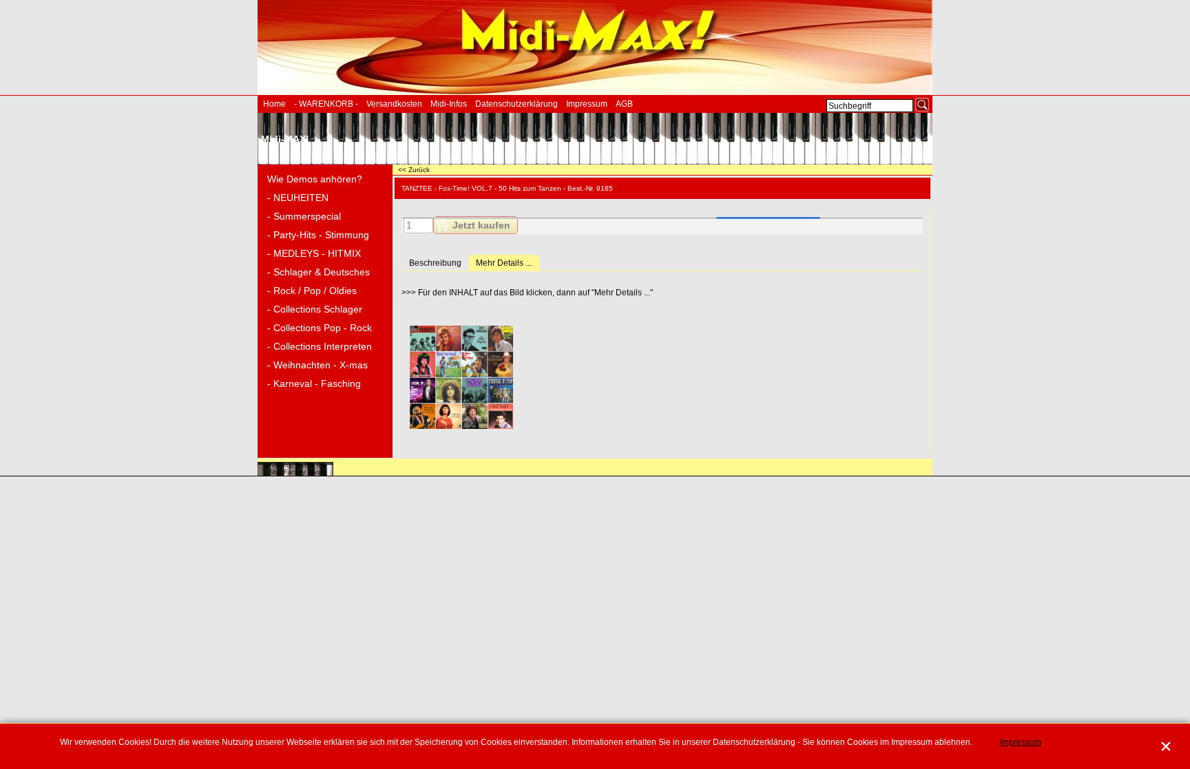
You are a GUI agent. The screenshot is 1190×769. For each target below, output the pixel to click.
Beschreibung (435, 263)
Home (274, 104)
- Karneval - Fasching (314, 383)
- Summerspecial (304, 216)
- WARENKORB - (326, 104)
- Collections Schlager (314, 309)
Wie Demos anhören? (314, 179)
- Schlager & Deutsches (318, 271)
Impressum (586, 104)
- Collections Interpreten (319, 346)
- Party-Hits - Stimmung (318, 234)
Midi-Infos (448, 104)
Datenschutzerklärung (516, 104)
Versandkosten (394, 104)
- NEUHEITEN (297, 197)
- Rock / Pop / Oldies (312, 290)
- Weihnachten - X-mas (317, 364)
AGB (624, 104)
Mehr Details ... (504, 263)
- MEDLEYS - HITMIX (314, 253)
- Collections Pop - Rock (319, 327)
